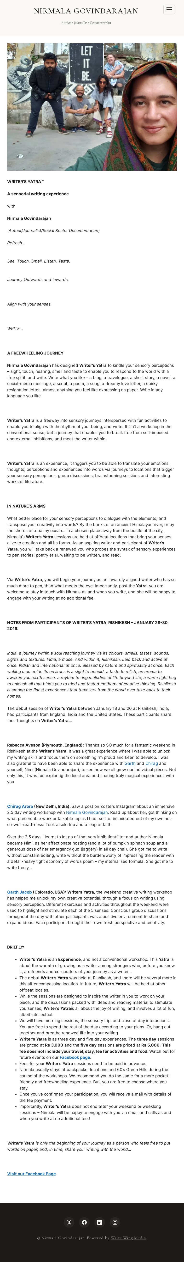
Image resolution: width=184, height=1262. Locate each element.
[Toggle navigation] (169, 9)
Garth (130, 763)
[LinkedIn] (99, 1222)
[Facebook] (84, 1222)
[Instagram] (115, 1222)
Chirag (151, 763)
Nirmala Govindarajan (87, 812)
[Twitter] (69, 1222)
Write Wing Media (128, 1237)
